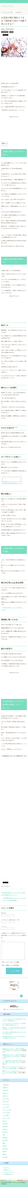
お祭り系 (5, 1096)
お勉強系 (5, 1087)
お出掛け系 (4, 32)
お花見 (6, 886)
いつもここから (7, 6)
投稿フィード (8, 1170)
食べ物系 (5, 1157)
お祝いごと (6, 1093)
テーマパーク (6, 1104)
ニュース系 (6, 1107)
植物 (4, 1143)
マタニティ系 (6, 1118)
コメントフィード (9, 1172)
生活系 (4, 1146)
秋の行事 (5, 1148)
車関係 (4, 1154)
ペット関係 (6, 1115)
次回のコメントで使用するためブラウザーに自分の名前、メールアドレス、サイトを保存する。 (13, 935)
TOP (7, 12)
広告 (11, 32)
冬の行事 (5, 1123)
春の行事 (5, 1140)
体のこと (5, 1121)
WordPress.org (8, 1174)
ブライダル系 (6, 1112)
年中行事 (5, 1132)
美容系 (4, 1151)
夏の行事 (5, 1126)
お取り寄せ (6, 1090)
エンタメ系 (6, 1098)
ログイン (6, 1167)
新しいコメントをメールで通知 (10, 962)
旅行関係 (5, 1137)
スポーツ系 (6, 1101)
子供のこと (6, 1129)
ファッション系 (7, 1110)
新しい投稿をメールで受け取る (10, 965)
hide (6, 143)
